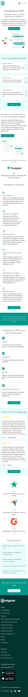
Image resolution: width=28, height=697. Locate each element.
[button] (20, 3)
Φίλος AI (3, 639)
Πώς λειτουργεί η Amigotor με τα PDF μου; (13, 546)
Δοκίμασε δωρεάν (14, 307)
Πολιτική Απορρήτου (6, 655)
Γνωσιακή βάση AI (5, 610)
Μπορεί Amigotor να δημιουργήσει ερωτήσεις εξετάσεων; (12, 560)
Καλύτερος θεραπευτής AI (7, 630)
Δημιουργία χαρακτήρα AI (7, 625)
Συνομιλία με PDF (5, 613)
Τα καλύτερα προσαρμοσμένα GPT (9, 622)
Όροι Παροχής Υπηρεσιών (7, 658)
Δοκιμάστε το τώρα (14, 104)
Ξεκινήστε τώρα (14, 28)
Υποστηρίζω (4, 652)
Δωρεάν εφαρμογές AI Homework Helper (10, 619)
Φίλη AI (3, 636)
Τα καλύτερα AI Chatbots (7, 627)
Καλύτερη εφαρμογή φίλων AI (8, 633)
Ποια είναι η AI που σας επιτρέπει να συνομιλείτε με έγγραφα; (13, 571)
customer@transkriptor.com (7, 667)
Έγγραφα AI (4, 616)
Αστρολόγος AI (4, 642)
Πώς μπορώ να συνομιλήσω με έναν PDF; (14, 566)
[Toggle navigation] (25, 3)
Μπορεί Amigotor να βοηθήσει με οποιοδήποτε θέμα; (12, 553)
